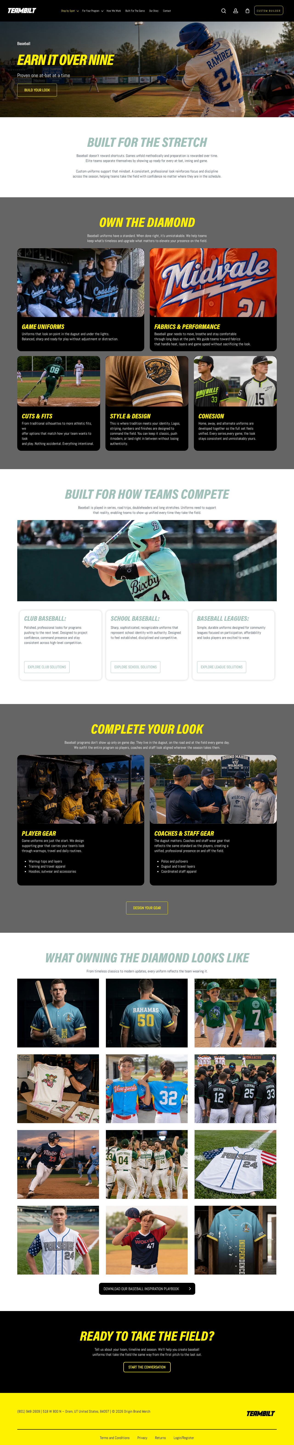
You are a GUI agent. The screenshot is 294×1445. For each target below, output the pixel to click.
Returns (160, 1437)
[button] (37, 90)
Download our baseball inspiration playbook (141, 1288)
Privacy (142, 1437)
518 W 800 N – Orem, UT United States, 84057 (76, 1411)
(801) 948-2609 (28, 1411)
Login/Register (184, 1437)
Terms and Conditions (115, 1437)
